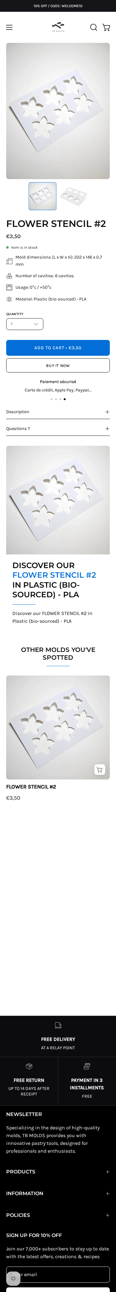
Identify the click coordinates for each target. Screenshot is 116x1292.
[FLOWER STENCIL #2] (42, 196)
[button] (93, 27)
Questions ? (18, 428)
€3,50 (13, 798)
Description (17, 411)
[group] (58, 6)
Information (24, 1193)
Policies (18, 1215)
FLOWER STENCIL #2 (31, 787)
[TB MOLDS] (58, 27)
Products (20, 1172)
